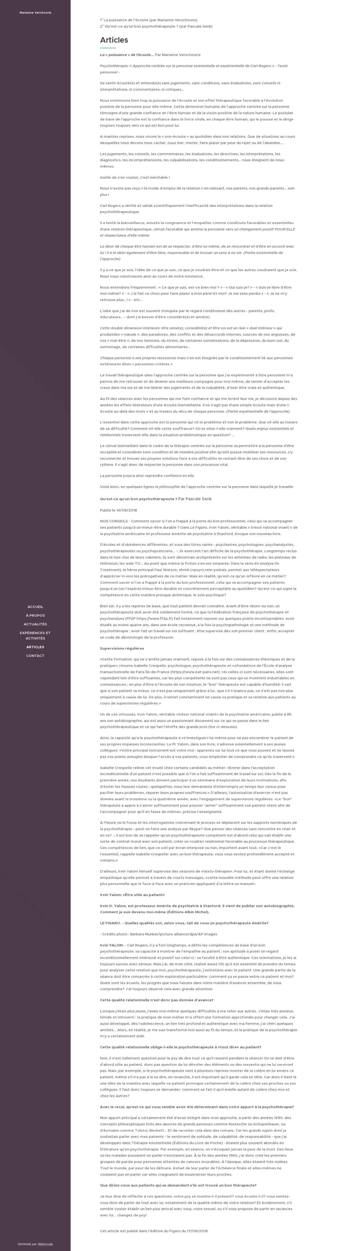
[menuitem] (35, 606)
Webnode (45, 1244)
